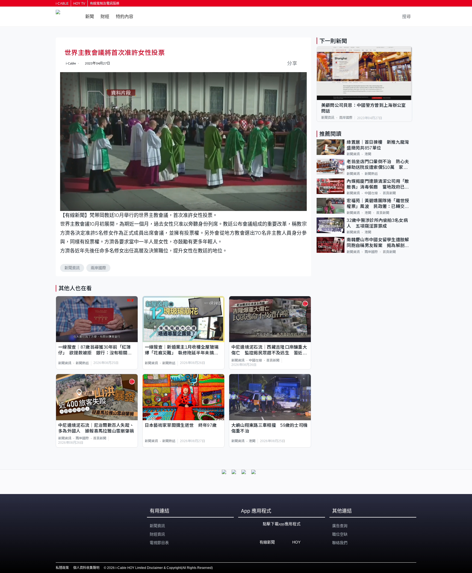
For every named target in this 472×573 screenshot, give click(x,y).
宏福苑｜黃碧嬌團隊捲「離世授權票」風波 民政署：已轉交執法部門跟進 (378, 204)
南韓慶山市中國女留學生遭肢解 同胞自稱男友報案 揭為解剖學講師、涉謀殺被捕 (379, 243)
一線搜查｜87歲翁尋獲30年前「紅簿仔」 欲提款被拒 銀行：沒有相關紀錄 (95, 350)
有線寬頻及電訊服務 (104, 3)
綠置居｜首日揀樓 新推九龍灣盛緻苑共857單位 (378, 145)
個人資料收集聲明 (86, 568)
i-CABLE (62, 3)
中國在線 (255, 360)
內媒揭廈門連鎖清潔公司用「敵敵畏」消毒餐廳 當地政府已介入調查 (378, 184)
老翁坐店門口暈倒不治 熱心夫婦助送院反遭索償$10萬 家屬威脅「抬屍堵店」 (378, 165)
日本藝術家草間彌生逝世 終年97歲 (181, 425)
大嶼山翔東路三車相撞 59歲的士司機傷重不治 (269, 428)
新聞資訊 (72, 267)
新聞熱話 (82, 363)
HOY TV (79, 3)
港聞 (252, 441)
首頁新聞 (272, 360)
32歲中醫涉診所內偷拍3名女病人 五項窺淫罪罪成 (377, 223)
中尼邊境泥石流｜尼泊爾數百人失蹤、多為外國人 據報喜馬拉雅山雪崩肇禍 (96, 428)
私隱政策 (62, 568)
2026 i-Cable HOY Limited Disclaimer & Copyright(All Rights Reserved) (160, 568)
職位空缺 (339, 534)
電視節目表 (159, 542)
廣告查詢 (339, 525)
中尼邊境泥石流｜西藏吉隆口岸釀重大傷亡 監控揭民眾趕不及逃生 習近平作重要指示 (269, 350)
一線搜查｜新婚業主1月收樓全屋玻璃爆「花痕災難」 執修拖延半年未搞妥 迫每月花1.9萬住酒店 (183, 350)
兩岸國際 (98, 267)
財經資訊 (157, 534)
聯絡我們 (339, 542)
